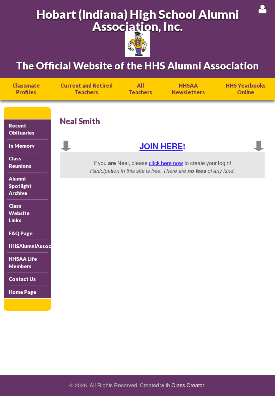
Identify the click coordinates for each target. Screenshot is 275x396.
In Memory (22, 146)
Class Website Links (19, 213)
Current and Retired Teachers (86, 88)
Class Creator (187, 385)
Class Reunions (20, 161)
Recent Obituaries (22, 129)
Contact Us (22, 279)
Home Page (22, 292)
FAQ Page (21, 233)
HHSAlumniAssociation (28, 246)
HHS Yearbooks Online (246, 88)
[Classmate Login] (262, 9)
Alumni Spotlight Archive (20, 186)
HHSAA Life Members (23, 262)
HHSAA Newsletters (188, 88)
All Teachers (140, 88)
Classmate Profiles (26, 88)
